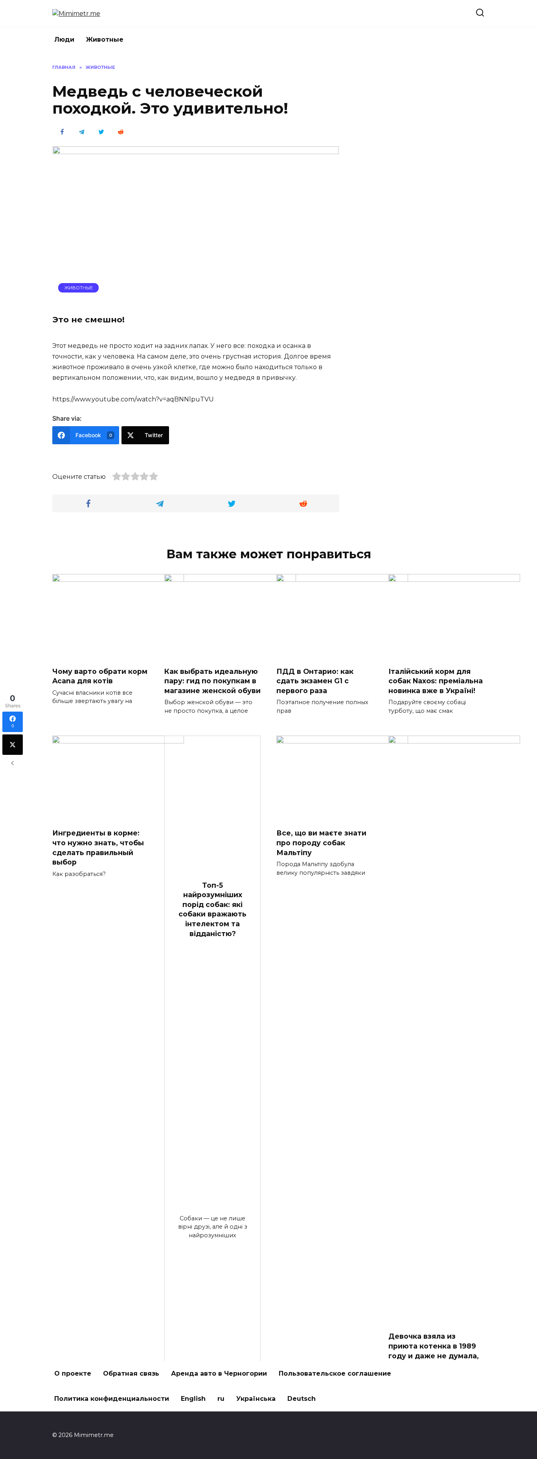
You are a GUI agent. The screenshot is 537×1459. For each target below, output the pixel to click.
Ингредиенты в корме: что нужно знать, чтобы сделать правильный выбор (98, 847)
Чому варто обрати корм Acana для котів (99, 676)
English (193, 1398)
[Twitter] (12, 744)
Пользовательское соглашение (335, 1373)
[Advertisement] (426, 182)
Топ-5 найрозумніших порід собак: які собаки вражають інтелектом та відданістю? (212, 909)
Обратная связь (131, 1373)
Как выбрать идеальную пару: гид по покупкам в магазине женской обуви (212, 681)
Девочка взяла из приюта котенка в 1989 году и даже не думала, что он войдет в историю (433, 1355)
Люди (64, 39)
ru (220, 1398)
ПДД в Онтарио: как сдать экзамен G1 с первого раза (314, 681)
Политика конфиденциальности (111, 1398)
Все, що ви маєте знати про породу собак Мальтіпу (321, 842)
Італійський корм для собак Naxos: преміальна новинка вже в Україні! (435, 681)
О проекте (72, 1373)
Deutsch (301, 1398)
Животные (104, 39)
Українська (256, 1398)
